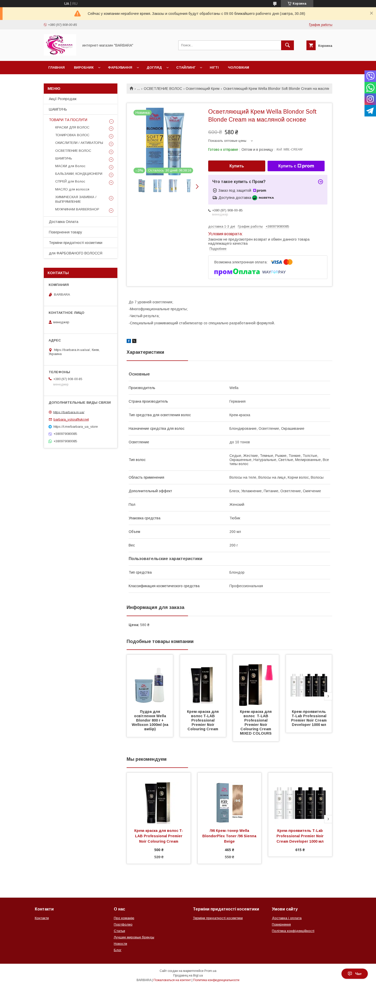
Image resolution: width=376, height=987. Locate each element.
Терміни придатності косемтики (218, 918)
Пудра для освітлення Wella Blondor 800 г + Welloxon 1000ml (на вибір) (150, 720)
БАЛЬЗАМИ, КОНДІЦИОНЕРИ (78, 174)
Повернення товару (65, 232)
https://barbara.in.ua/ (68, 412)
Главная (56, 67)
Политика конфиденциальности (216, 980)
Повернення (281, 924)
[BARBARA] (60, 54)
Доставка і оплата (287, 918)
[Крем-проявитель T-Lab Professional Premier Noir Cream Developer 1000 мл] (309, 680)
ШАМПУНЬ (58, 109)
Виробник (84, 67)
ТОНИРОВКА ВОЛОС (72, 135)
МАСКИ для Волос (70, 166)
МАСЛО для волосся (72, 189)
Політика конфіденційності (293, 931)
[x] (134, 342)
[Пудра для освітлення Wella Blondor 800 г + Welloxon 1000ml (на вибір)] (150, 680)
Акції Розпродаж (62, 99)
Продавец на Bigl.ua (188, 975)
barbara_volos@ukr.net (71, 419)
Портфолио (123, 924)
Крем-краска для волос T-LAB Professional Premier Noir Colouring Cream (203, 720)
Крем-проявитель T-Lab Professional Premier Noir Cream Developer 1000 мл (309, 718)
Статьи (119, 931)
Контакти (42, 918)
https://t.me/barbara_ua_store (75, 426)
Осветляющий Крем (202, 89)
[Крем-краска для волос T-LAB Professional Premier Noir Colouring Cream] (203, 680)
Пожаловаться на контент (172, 980)
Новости (120, 944)
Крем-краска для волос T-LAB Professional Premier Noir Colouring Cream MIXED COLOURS (256, 722)
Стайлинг (185, 67)
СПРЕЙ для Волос (70, 181)
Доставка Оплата (63, 222)
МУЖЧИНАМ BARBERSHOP (77, 209)
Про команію (124, 918)
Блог (117, 950)
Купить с (287, 166)
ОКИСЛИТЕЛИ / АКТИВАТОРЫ (79, 143)
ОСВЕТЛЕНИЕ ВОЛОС (163, 89)
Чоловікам (238, 67)
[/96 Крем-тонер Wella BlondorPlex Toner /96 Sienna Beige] (229, 798)
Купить (236, 166)
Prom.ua (210, 971)
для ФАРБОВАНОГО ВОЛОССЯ (75, 253)
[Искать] (287, 45)
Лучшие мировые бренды (134, 937)
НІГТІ (214, 67)
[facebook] (129, 342)
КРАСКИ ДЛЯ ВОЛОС (72, 127)
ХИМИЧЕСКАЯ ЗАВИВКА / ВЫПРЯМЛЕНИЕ (75, 199)
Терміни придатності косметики (75, 243)
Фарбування (120, 67)
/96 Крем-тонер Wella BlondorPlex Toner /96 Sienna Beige (229, 836)
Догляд (154, 67)
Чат (358, 974)
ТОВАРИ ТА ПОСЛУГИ (68, 120)
